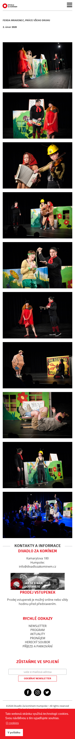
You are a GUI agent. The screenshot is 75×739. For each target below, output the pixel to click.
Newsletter (38, 626)
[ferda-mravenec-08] (37, 415)
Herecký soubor (37, 642)
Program (37, 630)
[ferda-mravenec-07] (37, 365)
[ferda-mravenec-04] (37, 215)
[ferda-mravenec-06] (37, 315)
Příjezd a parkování (37, 646)
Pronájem (37, 638)
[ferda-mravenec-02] (37, 115)
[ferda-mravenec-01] (37, 65)
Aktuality (37, 634)
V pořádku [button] (14, 732)
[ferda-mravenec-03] (37, 165)
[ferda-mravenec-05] (37, 265)
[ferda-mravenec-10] (37, 515)
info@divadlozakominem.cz (37, 566)
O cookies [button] (12, 723)
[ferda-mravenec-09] (37, 465)
